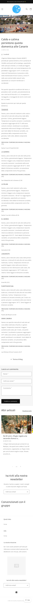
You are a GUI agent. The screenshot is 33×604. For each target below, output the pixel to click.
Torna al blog (18, 359)
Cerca (5, 524)
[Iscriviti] (27, 492)
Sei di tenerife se (14, 600)
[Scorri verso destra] (21, 467)
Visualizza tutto (27, 411)
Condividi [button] (6, 54)
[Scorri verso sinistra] (12, 467)
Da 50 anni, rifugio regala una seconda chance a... (15, 437)
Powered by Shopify (21, 600)
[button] (2, 9)
